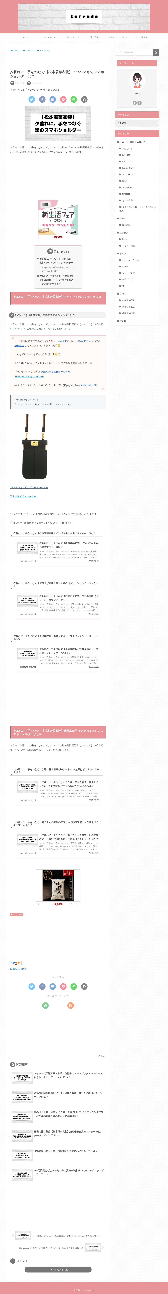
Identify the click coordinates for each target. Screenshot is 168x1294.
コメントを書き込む (58, 1269)
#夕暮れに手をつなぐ (61, 372)
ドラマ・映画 (17, 914)
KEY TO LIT (128, 161)
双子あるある (128, 306)
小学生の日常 (128, 313)
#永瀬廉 (81, 341)
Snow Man (127, 187)
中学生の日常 (128, 300)
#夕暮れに (44, 372)
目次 (56, 251)
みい (137, 93)
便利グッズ (127, 279)
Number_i (127, 225)
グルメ (125, 266)
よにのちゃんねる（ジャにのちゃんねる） (137, 209)
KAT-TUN (126, 155)
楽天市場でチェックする (23, 496)
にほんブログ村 (18, 968)
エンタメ (124, 233)
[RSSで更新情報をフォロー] (70, 1005)
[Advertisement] (58, 60)
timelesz (126, 194)
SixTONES (127, 174)
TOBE (122, 218)
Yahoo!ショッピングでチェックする (29, 487)
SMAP (125, 181)
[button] (156, 52)
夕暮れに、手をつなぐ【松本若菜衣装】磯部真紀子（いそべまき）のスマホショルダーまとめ (56, 280)
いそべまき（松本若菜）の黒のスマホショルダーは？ (58, 269)
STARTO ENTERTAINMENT (133, 142)
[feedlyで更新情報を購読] (45, 1005)
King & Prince (128, 168)
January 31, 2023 (88, 385)
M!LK (124, 239)
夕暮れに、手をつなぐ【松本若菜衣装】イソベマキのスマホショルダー (56, 260)
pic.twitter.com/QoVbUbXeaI (29, 376)
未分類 (123, 321)
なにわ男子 (127, 200)
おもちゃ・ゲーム (130, 260)
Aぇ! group (127, 148)
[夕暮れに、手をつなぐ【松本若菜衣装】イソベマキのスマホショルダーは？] (52, 99)
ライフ (123, 253)
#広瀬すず (63, 341)
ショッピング (128, 273)
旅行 (124, 286)
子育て (123, 294)
